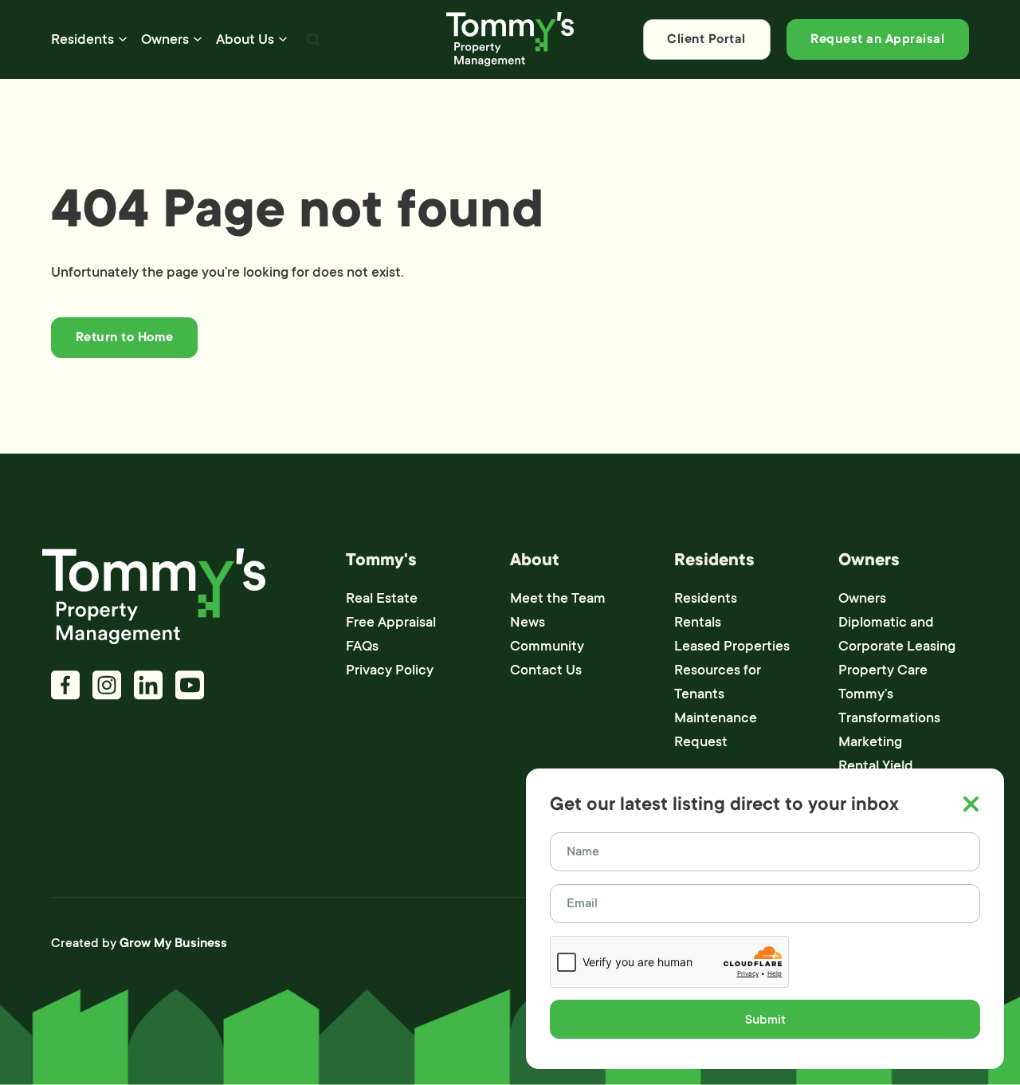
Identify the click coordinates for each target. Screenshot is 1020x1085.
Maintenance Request (715, 729)
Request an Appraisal (877, 39)
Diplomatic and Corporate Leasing (896, 634)
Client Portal (706, 39)
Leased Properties (732, 646)
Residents (82, 39)
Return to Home (125, 337)
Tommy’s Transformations (889, 705)
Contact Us (546, 669)
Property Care (883, 669)
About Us (245, 39)
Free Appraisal (391, 622)
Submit (765, 1020)
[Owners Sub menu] (197, 39)
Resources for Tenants (717, 681)
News (527, 622)
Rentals (697, 622)
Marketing (870, 741)
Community (547, 646)
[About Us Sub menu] (283, 39)
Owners (165, 39)
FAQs (362, 646)
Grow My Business (173, 943)
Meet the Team (558, 598)
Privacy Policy (390, 669)
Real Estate (382, 598)
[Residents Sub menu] (123, 39)
